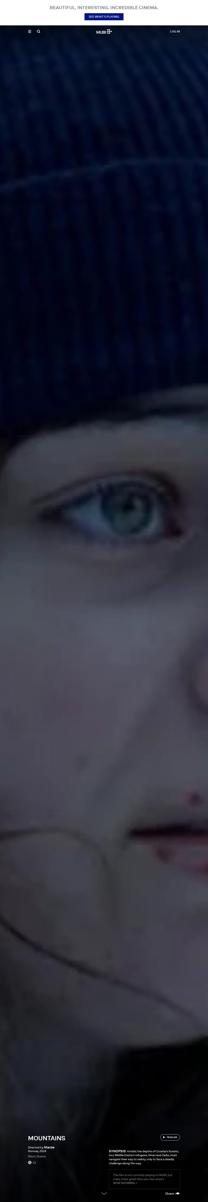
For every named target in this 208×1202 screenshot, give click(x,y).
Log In (175, 31)
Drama (41, 1156)
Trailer (172, 1137)
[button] (29, 31)
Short (32, 1156)
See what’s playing (104, 16)
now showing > (125, 1183)
